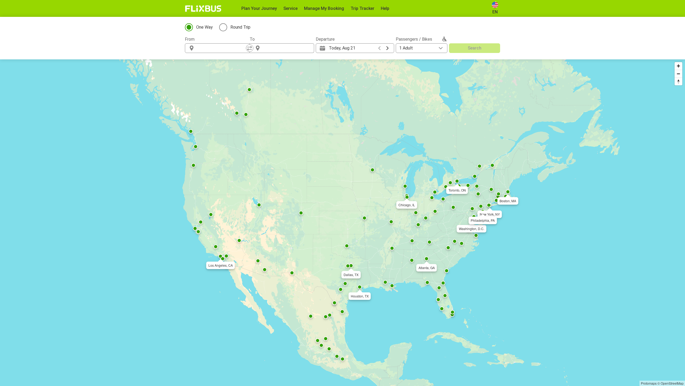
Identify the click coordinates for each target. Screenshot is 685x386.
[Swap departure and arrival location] (249, 48)
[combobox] (222, 48)
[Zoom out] (678, 74)
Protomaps (649, 383)
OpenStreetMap (672, 383)
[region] (342, 222)
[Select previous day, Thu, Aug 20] (379, 48)
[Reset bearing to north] (678, 81)
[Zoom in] (678, 66)
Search (474, 48)
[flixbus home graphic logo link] (203, 8)
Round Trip (240, 27)
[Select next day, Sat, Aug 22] (387, 48)
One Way (204, 27)
